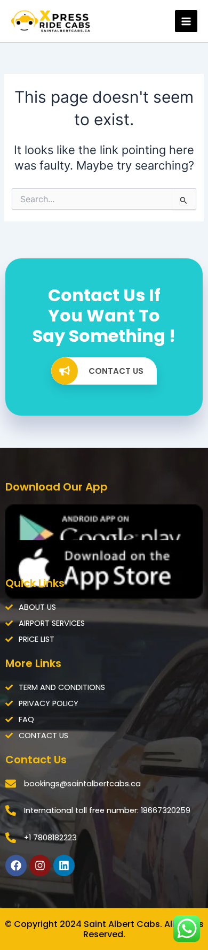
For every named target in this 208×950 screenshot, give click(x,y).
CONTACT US (116, 371)
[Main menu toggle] (186, 21)
